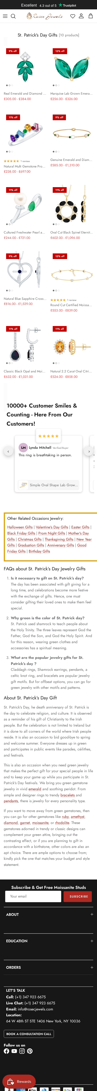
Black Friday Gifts (21, 533)
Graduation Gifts (31, 545)
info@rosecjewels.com (35, 1009)
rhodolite (62, 822)
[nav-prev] (8, 451)
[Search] (15, 16)
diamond (11, 822)
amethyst (77, 816)
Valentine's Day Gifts (52, 527)
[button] (73, 16)
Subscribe (79, 896)
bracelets (68, 795)
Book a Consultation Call (28, 1034)
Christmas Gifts (29, 539)
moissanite (40, 822)
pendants (11, 801)
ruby (65, 816)
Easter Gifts (80, 527)
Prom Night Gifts (51, 533)
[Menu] (5, 16)
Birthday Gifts (39, 551)
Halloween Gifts (19, 527)
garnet (25, 822)
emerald (34, 789)
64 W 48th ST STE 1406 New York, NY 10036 (43, 1021)
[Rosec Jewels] (45, 16)
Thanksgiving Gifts (59, 539)
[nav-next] (88, 451)
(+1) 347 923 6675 (30, 997)
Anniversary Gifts (60, 545)
